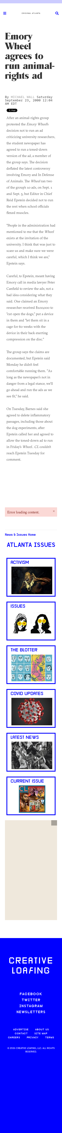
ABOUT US (42, 1029)
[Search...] (57, 13)
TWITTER (31, 1000)
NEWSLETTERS (31, 1012)
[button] (54, 823)
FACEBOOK (31, 994)
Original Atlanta (31, 13)
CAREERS (14, 1037)
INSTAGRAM (31, 1006)
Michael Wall (23, 97)
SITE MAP (40, 1033)
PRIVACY (33, 1037)
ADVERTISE (21, 1029)
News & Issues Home (20, 535)
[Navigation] (3, 13)
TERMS (49, 1037)
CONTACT (21, 1033)
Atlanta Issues (31, 545)
